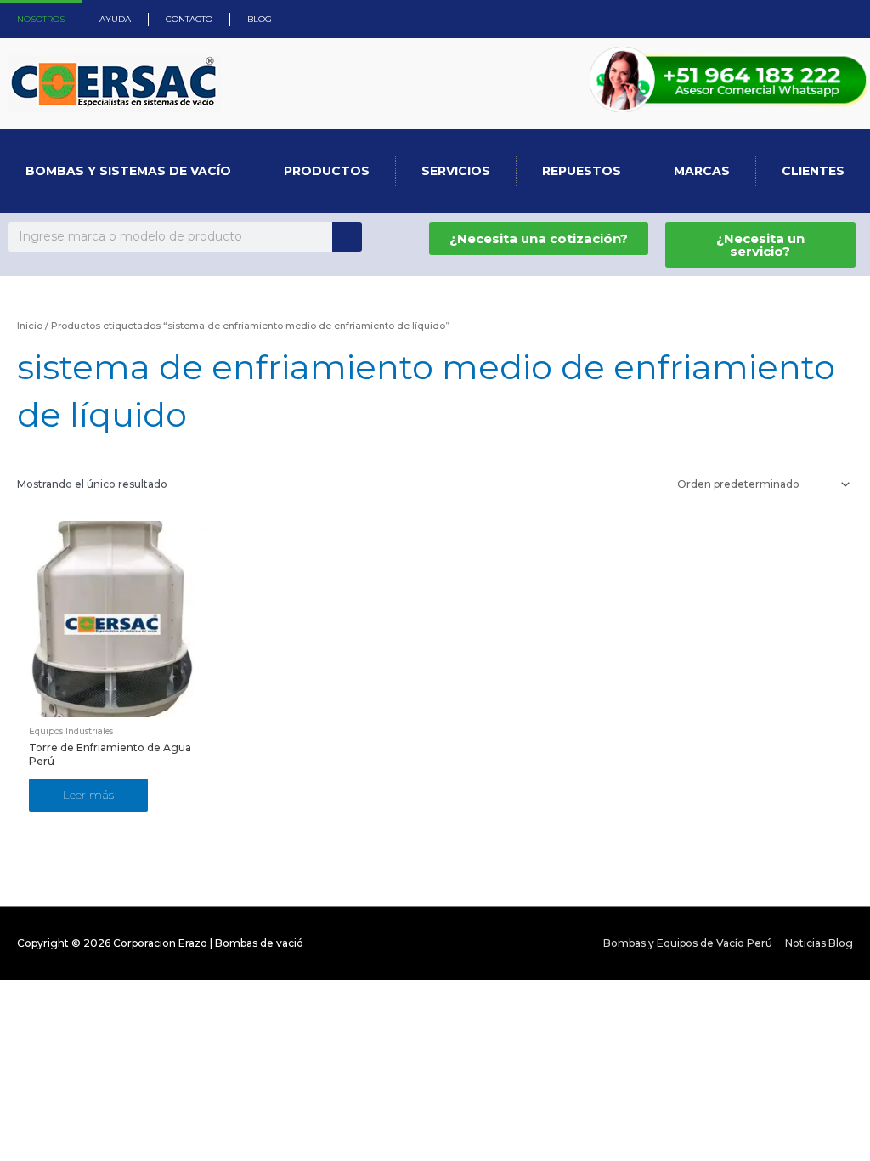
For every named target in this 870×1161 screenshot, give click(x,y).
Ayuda (115, 19)
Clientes (813, 170)
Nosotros (41, 19)
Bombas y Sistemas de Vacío (128, 170)
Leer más (88, 794)
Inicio (29, 325)
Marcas (702, 170)
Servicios (455, 170)
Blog (259, 19)
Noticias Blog (819, 943)
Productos (327, 170)
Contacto (189, 19)
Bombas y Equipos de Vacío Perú (687, 943)
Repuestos (581, 170)
